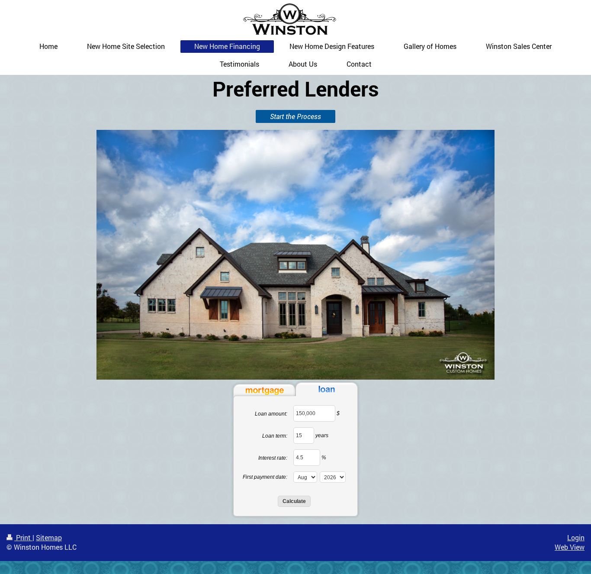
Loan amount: (271, 414)
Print (23, 537)
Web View (570, 546)
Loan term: (274, 436)
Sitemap (49, 537)
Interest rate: (272, 458)
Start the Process (295, 116)
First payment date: (265, 477)
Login (576, 537)
